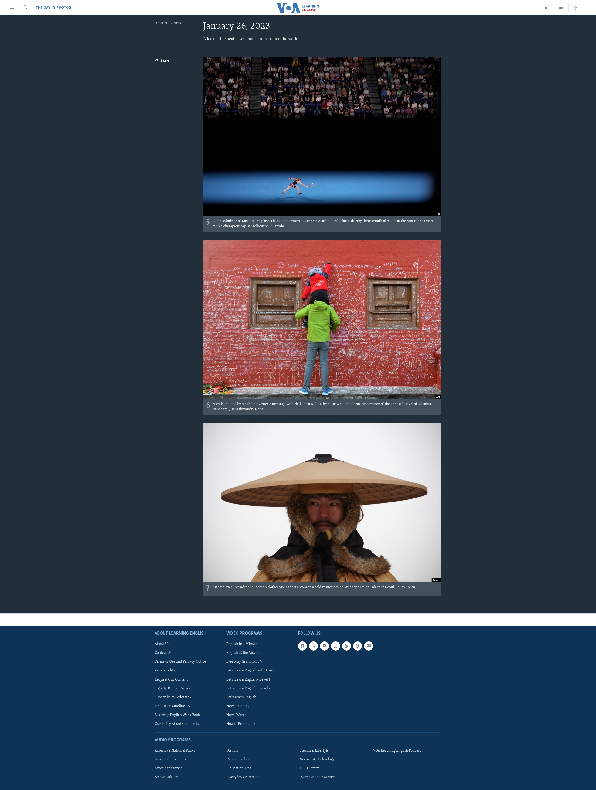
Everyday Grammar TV (244, 662)
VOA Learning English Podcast (397, 751)
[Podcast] (357, 645)
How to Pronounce (240, 724)
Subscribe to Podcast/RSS (175, 697)
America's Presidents (172, 759)
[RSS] (346, 645)
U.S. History (309, 768)
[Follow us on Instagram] (335, 645)
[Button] (162, 61)
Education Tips (239, 768)
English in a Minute (241, 644)
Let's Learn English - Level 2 (248, 688)
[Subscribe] (368, 645)
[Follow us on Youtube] (324, 645)
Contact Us (163, 653)
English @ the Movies (243, 653)
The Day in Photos (53, 8)
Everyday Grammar (242, 777)
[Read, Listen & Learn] (576, 8)
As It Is (232, 751)
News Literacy (237, 706)
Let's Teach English (241, 697)
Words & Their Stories (317, 777)
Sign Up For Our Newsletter (176, 688)
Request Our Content (171, 680)
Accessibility (165, 670)
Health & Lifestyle (314, 751)
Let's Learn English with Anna (250, 670)
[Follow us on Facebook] (302, 645)
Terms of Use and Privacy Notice (180, 662)
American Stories (169, 768)
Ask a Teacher (238, 759)
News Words (236, 715)
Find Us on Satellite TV (172, 706)
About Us (162, 644)
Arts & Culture (166, 777)
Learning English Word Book (177, 715)
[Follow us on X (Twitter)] (313, 645)
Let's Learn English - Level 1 (248, 680)
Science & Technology (317, 759)
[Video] (561, 8)
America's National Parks (175, 751)
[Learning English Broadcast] (547, 8)
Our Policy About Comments (177, 724)
